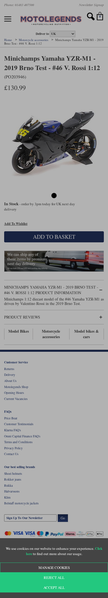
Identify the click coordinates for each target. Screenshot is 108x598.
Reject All (54, 577)
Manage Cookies (54, 567)
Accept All (54, 587)
